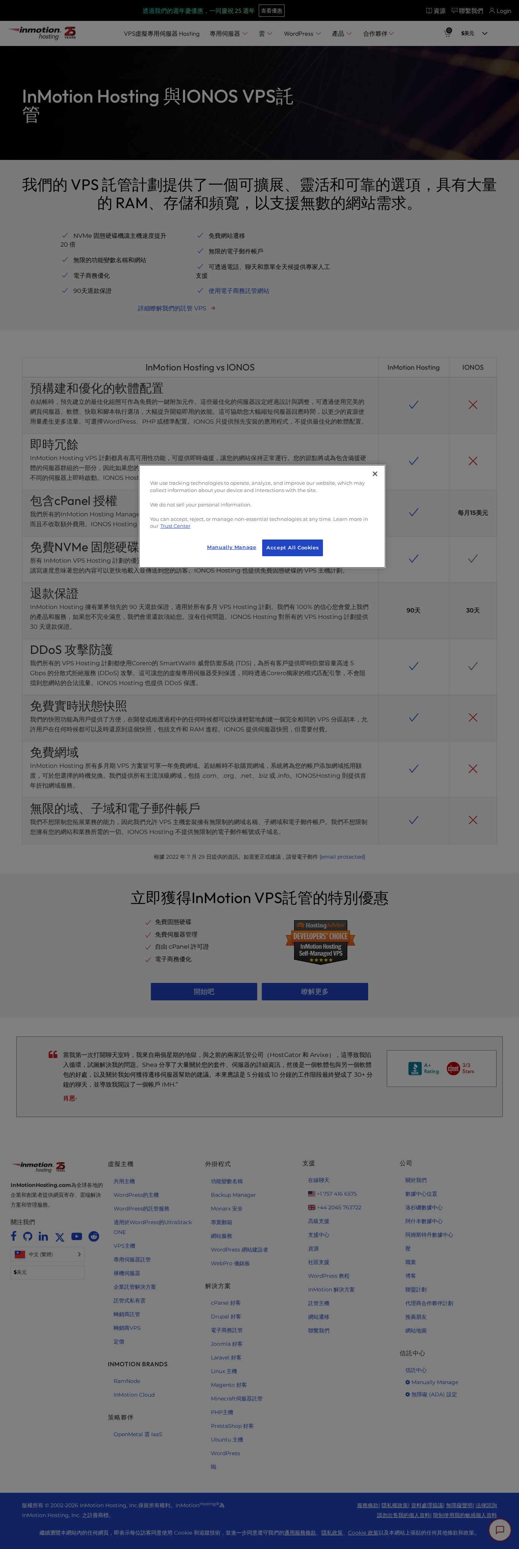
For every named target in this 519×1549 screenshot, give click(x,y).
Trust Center (175, 526)
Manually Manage (231, 547)
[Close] (375, 473)
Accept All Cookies (292, 548)
